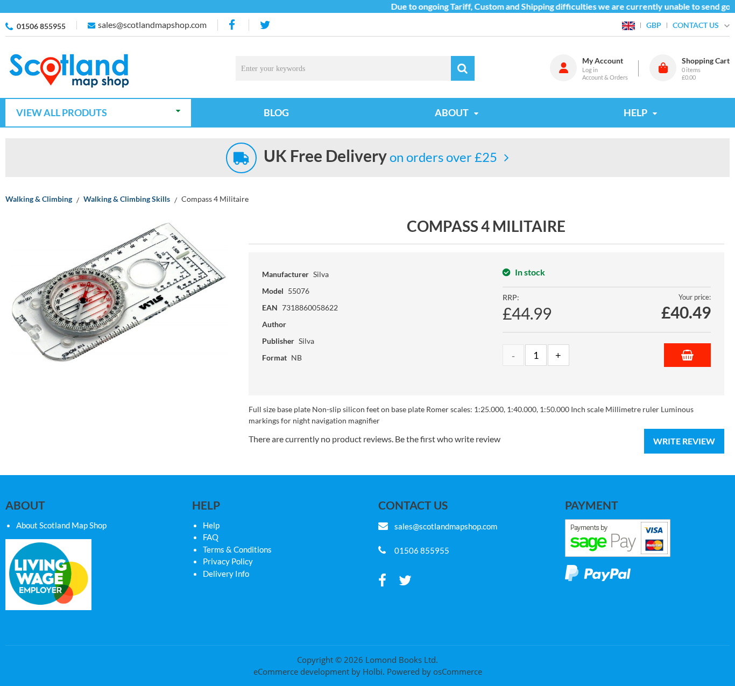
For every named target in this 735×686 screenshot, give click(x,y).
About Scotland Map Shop (61, 525)
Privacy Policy (228, 561)
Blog (276, 112)
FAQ (210, 537)
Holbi (373, 671)
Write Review (684, 441)
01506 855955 (41, 26)
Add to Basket (687, 355)
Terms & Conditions (237, 549)
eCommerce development (301, 671)
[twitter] (265, 25)
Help (211, 525)
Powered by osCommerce (434, 671)
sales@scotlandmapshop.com (152, 24)
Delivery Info (226, 573)
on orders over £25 (380, 157)
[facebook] (233, 25)
